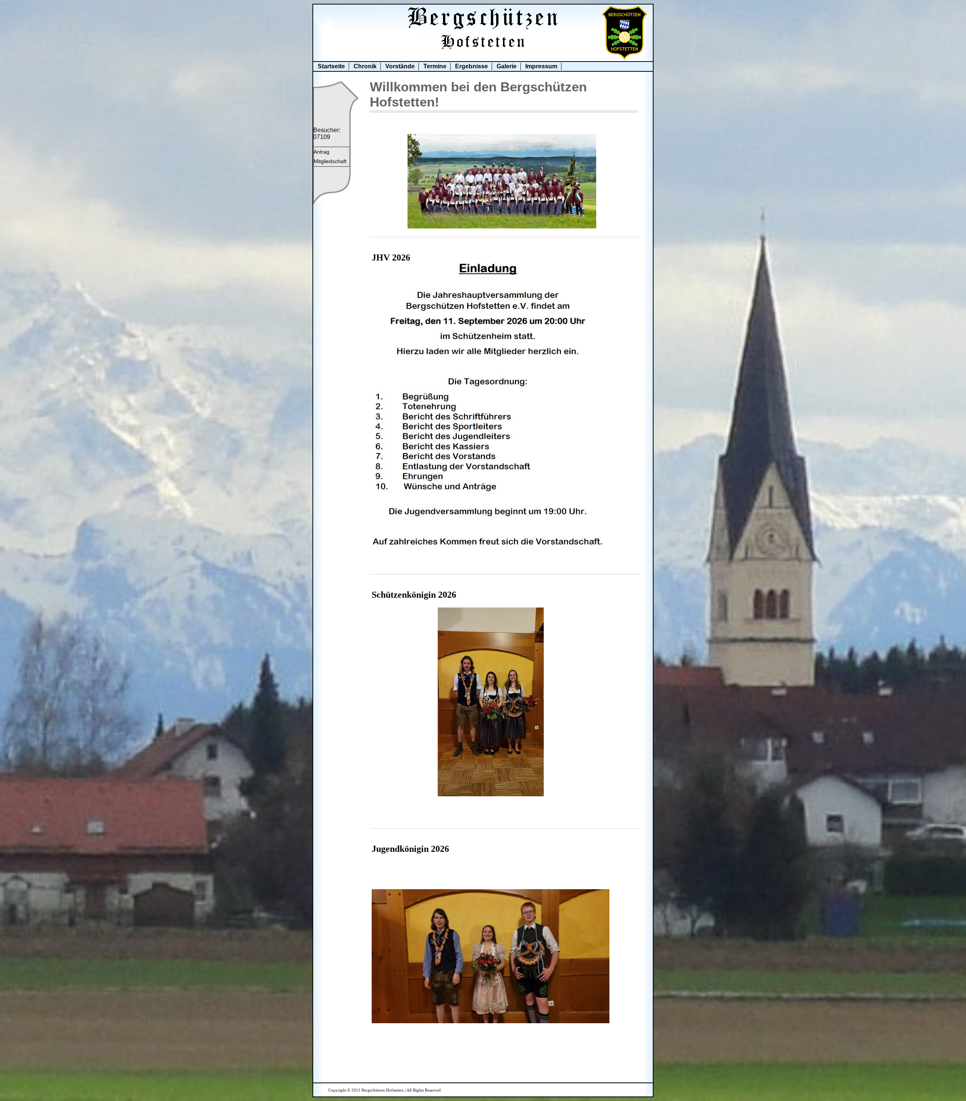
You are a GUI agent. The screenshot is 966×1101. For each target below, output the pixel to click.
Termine (434, 66)
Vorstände (400, 66)
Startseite (331, 66)
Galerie (507, 66)
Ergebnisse (471, 66)
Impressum (541, 66)
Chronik (365, 66)
